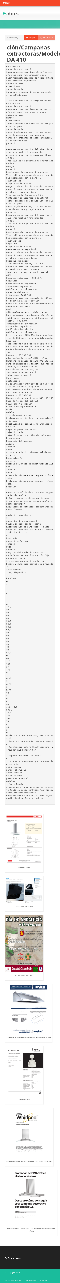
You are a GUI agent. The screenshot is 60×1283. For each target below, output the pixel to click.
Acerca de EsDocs (13, 1280)
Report (32, 37)
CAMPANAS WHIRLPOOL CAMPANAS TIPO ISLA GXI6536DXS (29, 1162)
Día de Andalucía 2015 (24, 976)
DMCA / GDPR (30, 1280)
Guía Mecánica (24, 867)
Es (10, 13)
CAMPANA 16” (24, 1100)
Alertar (43, 1280)
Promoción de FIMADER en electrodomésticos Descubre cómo (31, 1229)
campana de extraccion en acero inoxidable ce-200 (28, 1038)
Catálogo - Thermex (24, 907)
